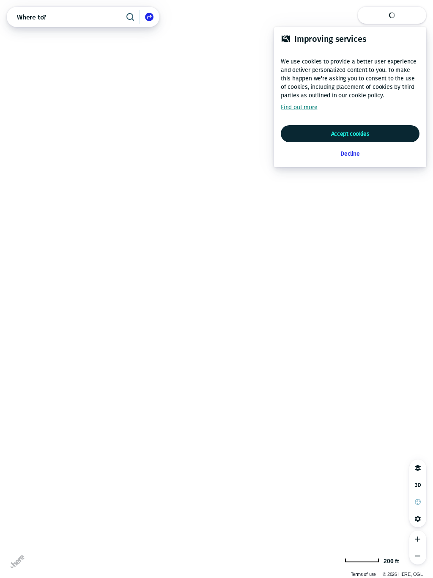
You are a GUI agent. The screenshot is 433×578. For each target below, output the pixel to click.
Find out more (299, 107)
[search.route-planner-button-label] (149, 17)
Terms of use (363, 574)
